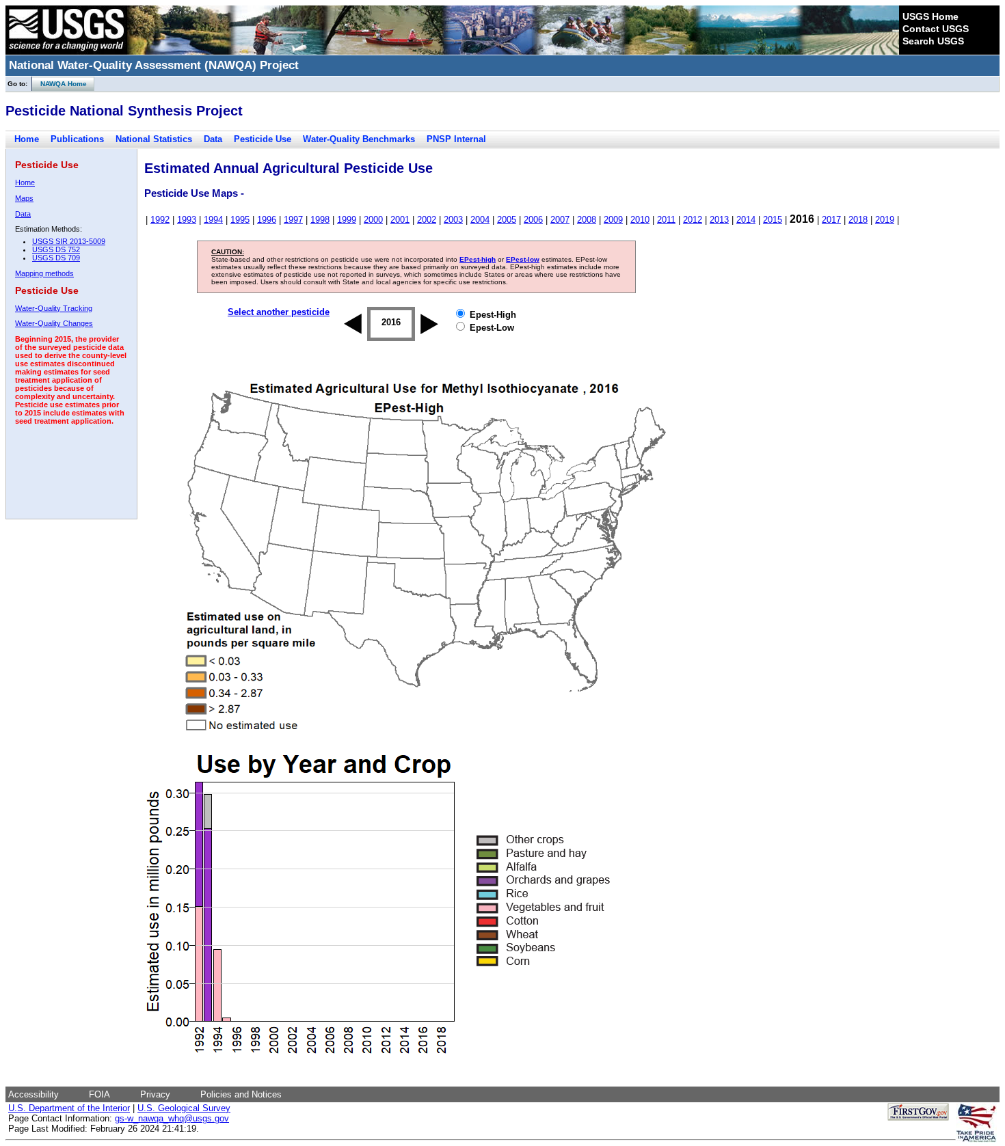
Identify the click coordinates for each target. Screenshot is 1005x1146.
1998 (320, 220)
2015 (772, 220)
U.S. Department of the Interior (69, 1108)
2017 (831, 220)
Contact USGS (935, 28)
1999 (346, 220)
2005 (506, 220)
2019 (884, 220)
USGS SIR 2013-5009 (68, 241)
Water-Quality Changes (54, 323)
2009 (613, 220)
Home (26, 139)
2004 (480, 220)
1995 (240, 220)
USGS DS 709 (56, 258)
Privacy (155, 1094)
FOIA (99, 1094)
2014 (745, 220)
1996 (266, 220)
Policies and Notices (241, 1094)
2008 (586, 220)
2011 (666, 220)
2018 (858, 220)
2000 (373, 220)
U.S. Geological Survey (183, 1108)
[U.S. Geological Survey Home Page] (66, 51)
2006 (533, 220)
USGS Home (930, 16)
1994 (213, 220)
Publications (77, 139)
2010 (639, 220)
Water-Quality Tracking (53, 308)
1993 (186, 220)
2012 (692, 220)
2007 (560, 220)
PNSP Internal (456, 139)
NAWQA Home (59, 83)
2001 (400, 220)
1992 (160, 220)
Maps (24, 198)
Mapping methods (44, 273)
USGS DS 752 (56, 249)
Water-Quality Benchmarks (359, 139)
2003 (453, 220)
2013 (719, 220)
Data (213, 139)
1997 (293, 220)
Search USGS (933, 41)
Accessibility (33, 1094)
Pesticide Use (262, 139)
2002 (426, 220)
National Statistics (154, 139)
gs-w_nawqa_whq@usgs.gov (172, 1118)
